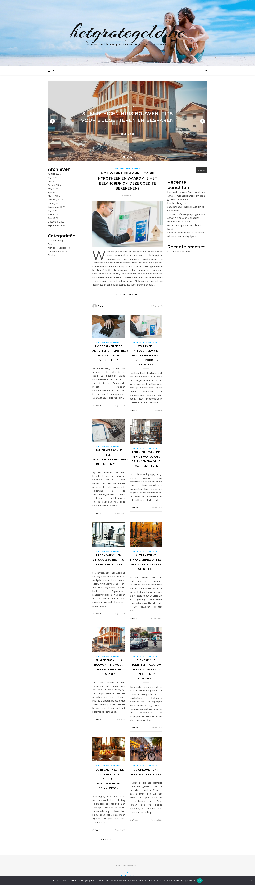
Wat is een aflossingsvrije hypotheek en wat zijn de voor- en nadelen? (146, 355)
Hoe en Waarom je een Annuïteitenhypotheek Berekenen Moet (184, 225)
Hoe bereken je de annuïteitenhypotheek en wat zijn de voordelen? (185, 207)
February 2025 (55, 199)
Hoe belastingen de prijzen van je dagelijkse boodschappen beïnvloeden (109, 779)
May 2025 (53, 188)
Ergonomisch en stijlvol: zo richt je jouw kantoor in (109, 560)
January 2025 (54, 203)
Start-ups (52, 255)
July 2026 (52, 177)
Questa (101, 306)
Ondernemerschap (57, 251)
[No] (251, 880)
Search (201, 170)
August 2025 (54, 184)
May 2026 (53, 181)
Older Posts (102, 839)
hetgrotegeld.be (127, 31)
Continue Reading (127, 294)
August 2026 (54, 173)
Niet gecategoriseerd (127, 106)
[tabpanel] (127, 121)
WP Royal (134, 865)
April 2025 (53, 192)
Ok (199, 880)
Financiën (52, 244)
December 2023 (56, 221)
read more (127, 134)
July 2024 (52, 210)
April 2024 (53, 217)
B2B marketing (55, 240)
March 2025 (54, 195)
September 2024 (56, 206)
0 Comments (157, 306)
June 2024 (53, 214)
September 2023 (56, 225)
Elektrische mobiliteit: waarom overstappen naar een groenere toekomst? (146, 669)
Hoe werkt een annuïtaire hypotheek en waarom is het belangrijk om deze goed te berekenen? (186, 196)
